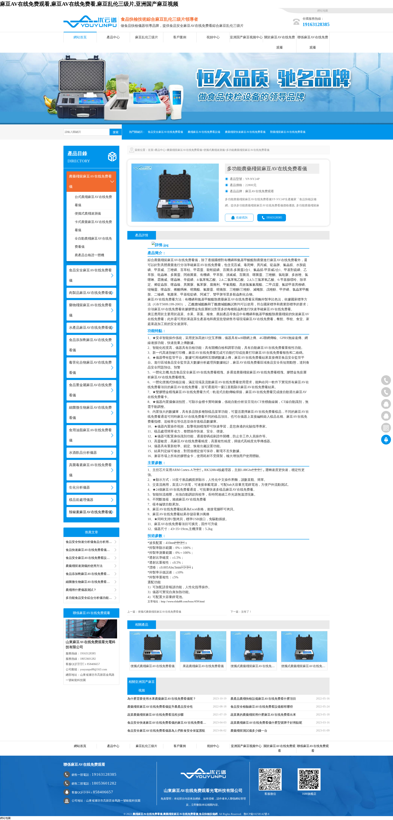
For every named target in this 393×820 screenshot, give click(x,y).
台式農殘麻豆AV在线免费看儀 (93, 201)
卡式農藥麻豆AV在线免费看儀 (93, 226)
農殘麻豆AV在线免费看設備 (204, 131)
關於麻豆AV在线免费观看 (279, 42)
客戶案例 (179, 37)
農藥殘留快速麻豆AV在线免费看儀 (245, 131)
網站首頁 (80, 37)
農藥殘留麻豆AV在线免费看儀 (184, 149)
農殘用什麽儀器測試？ (81, 589)
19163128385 (274, 217)
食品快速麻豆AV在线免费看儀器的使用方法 (91, 550)
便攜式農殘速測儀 (88, 213)
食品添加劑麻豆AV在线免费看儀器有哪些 (91, 573)
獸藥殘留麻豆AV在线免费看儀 (287, 131)
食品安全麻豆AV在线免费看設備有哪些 (91, 558)
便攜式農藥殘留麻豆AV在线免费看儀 (159, 611)
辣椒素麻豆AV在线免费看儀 (90, 512)
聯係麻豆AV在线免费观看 (312, 42)
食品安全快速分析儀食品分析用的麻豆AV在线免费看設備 (91, 542)
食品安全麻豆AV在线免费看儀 (165, 131)
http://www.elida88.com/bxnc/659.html (183, 601)
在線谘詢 (241, 217)
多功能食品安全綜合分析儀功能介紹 (90, 597)
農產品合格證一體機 (89, 255)
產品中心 (113, 37)
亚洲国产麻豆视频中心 (246, 37)
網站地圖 (322, 10)
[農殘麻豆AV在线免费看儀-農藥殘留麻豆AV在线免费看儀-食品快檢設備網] (89, 21)
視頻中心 (213, 37)
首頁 (150, 149)
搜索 (116, 132)
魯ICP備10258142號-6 (256, 813)
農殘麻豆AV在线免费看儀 (148, 813)
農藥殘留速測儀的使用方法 (84, 566)
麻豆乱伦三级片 (146, 37)
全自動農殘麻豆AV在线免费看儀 (93, 242)
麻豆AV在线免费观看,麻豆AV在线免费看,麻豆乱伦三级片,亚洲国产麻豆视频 (89, 4)
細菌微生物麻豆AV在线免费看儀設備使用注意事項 (91, 581)
